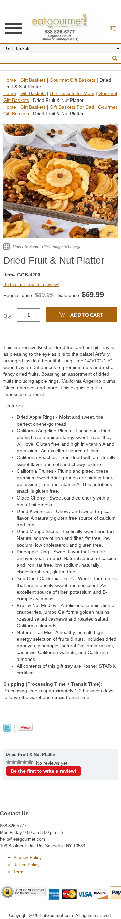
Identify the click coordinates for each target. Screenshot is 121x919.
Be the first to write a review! (31, 284)
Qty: (8, 316)
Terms (19, 871)
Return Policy (26, 864)
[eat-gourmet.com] (60, 28)
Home (9, 80)
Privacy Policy (27, 857)
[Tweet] (7, 730)
